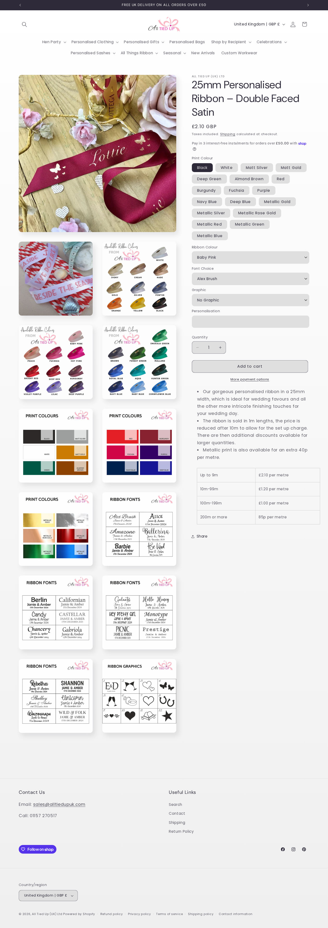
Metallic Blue (210, 235)
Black (202, 167)
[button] (24, 24)
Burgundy (206, 190)
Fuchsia (236, 190)
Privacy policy (139, 914)
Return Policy (181, 831)
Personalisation (206, 311)
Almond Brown (249, 178)
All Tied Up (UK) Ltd (47, 914)
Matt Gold (291, 167)
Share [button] (202, 536)
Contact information (236, 914)
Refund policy (111, 914)
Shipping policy (201, 914)
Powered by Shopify (79, 914)
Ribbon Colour (205, 247)
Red (281, 178)
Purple (263, 190)
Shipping (227, 134)
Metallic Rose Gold (257, 213)
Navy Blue (207, 201)
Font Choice (203, 268)
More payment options (250, 379)
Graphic (199, 289)
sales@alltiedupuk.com (59, 804)
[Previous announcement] (20, 5)
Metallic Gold (277, 201)
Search (175, 804)
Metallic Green (249, 224)
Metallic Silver (211, 213)
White (227, 167)
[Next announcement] (308, 5)
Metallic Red (209, 224)
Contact (177, 813)
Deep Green (209, 178)
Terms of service (169, 914)
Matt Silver (257, 167)
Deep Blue (240, 201)
